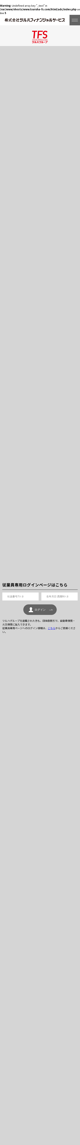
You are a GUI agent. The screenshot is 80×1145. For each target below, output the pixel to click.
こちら (51, 628)
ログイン (40, 609)
